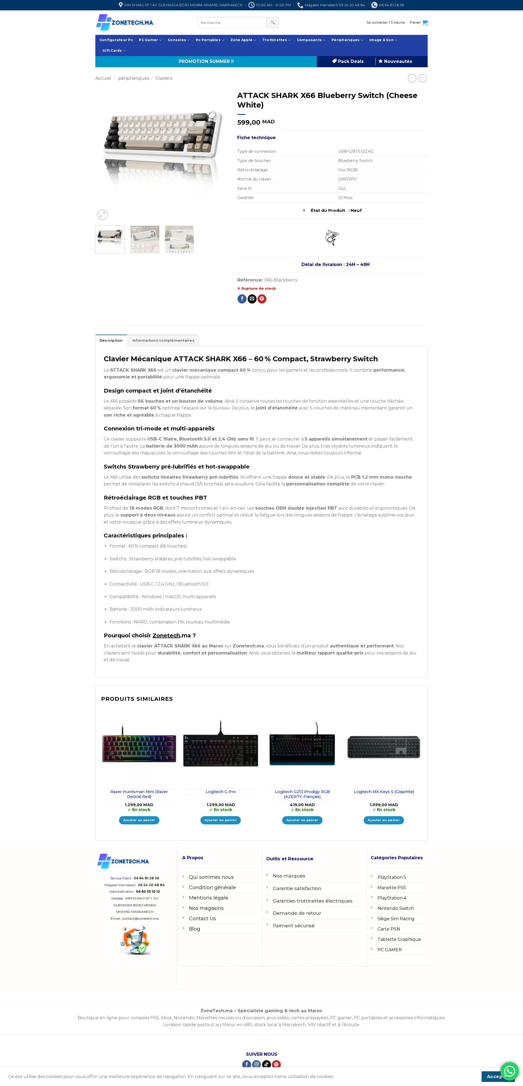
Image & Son (381, 40)
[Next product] (412, 78)
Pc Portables (208, 40)
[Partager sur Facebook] (242, 299)
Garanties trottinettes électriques (312, 901)
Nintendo (184, 1017)
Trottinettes (274, 40)
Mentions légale (208, 898)
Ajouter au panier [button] (139, 820)
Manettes (206, 1017)
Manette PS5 (392, 887)
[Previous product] (422, 78)
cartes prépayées (309, 1017)
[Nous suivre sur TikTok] (266, 1064)
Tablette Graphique (399, 939)
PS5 (154, 1017)
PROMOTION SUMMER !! (206, 61)
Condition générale (212, 888)
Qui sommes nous (211, 877)
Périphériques (346, 40)
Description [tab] (111, 340)
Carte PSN (389, 929)
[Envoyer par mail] (252, 299)
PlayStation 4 (392, 898)
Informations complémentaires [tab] (163, 340)
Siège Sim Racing (396, 918)
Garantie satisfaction (297, 888)
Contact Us (202, 919)
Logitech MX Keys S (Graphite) (384, 791)
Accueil (103, 78)
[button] (386, 22)
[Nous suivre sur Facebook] (246, 1064)
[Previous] (105, 154)
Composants (309, 40)
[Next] (219, 154)
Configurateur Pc (116, 40)
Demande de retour (297, 913)
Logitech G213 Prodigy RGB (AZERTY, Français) (302, 794)
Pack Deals (350, 61)
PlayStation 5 (392, 877)
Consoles (177, 40)
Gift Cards (112, 50)
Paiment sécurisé (294, 925)
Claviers (164, 78)
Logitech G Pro (221, 791)
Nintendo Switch (396, 908)
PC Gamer (148, 40)
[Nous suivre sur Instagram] (256, 1064)
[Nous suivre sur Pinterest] (276, 1064)
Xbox (166, 1017)
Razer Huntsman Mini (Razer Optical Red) (139, 794)
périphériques (133, 78)
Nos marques (289, 876)
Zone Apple (241, 40)
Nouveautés (397, 61)
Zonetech (166, 635)
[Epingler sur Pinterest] (261, 299)
